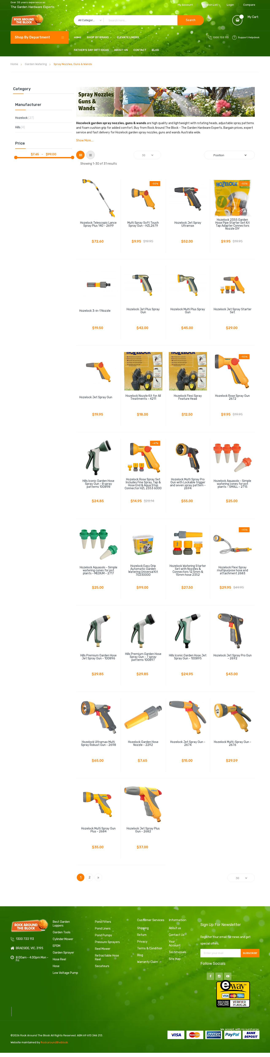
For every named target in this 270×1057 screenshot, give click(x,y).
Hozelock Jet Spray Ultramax (187, 224)
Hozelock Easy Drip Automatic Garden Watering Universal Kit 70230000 (143, 570)
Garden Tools (61, 932)
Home (14, 64)
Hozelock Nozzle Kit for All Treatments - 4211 (143, 397)
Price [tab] (20, 143)
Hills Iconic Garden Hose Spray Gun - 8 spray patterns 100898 (98, 484)
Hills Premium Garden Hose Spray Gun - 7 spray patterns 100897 (143, 657)
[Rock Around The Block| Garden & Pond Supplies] (27, 20)
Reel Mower (102, 949)
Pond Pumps (103, 935)
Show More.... (84, 140)
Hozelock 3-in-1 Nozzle (95, 310)
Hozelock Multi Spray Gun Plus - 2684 (98, 830)
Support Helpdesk (248, 37)
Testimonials (177, 952)
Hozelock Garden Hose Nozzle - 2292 (143, 744)
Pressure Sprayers (107, 942)
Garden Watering (36, 64)
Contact (139, 49)
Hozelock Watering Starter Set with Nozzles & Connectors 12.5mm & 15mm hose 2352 (188, 570)
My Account (185, 4)
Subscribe (250, 953)
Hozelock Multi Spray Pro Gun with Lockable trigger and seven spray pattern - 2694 (188, 484)
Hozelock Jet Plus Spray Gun (143, 311)
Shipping (143, 928)
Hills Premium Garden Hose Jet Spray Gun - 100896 (98, 657)
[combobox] (139, 20)
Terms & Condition (149, 948)
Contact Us (176, 935)
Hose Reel (59, 959)
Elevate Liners (128, 37)
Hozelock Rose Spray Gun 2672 (232, 397)
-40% (244, 529)
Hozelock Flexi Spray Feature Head (188, 397)
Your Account (175, 943)
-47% (155, 443)
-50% (155, 183)
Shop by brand (98, 37)
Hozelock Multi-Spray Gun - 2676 (232, 744)
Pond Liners (103, 928)
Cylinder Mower (63, 939)
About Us (121, 49)
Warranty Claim (147, 962)
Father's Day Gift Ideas (91, 49)
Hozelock (28, 118)
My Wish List (209, 4)
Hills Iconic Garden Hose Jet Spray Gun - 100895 (188, 657)
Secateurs (102, 966)
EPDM (56, 946)
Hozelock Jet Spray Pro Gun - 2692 (232, 657)
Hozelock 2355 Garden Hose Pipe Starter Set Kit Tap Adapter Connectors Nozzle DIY (232, 224)
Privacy (142, 941)
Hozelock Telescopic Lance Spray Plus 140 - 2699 (98, 224)
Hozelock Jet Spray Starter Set (232, 311)
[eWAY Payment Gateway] (233, 993)
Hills (23, 127)
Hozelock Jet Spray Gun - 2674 (187, 744)
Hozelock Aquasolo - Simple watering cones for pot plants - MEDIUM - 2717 (98, 570)
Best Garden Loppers (61, 923)
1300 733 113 (221, 37)
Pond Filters (103, 922)
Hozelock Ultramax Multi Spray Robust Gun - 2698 (98, 744)
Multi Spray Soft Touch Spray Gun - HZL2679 (143, 224)
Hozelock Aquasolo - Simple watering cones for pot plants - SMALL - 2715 (232, 484)
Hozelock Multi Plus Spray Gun (187, 311)
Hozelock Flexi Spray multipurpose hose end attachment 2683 (232, 570)
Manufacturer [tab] (28, 105)
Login (230, 4)
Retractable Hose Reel (107, 957)
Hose (56, 966)
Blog (155, 49)
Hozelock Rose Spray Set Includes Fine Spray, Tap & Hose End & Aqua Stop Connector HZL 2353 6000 (143, 484)
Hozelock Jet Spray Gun (95, 397)
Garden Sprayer (63, 952)
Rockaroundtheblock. (55, 1042)
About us (175, 928)
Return (142, 935)
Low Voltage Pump (65, 973)
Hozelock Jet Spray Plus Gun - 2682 (143, 830)
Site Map (175, 959)
